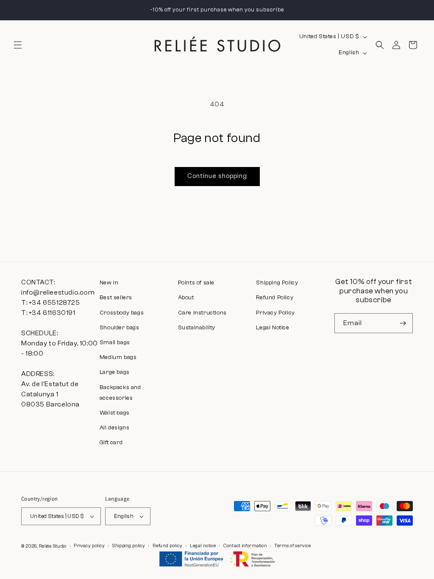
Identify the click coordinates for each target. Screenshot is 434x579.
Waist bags (115, 412)
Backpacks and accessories (120, 392)
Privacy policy (89, 545)
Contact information (245, 545)
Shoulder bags (119, 327)
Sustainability (196, 327)
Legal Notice (272, 327)
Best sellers (116, 297)
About (186, 297)
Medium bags (118, 357)
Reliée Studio (53, 546)
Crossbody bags (122, 312)
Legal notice (203, 545)
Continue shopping (217, 176)
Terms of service (292, 545)
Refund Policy (274, 297)
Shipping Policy (277, 282)
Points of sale (196, 282)
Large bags (115, 372)
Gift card (111, 442)
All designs (115, 427)
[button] (17, 45)
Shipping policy (128, 545)
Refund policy (167, 545)
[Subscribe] (403, 323)
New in (109, 282)
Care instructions (202, 312)
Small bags (115, 342)
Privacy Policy (275, 312)
